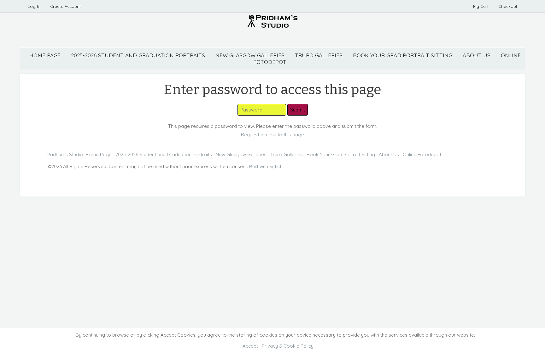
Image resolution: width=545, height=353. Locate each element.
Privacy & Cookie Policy (288, 346)
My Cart (481, 6)
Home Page (45, 55)
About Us (476, 55)
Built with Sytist (265, 166)
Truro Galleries (319, 55)
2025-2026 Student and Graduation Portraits (138, 55)
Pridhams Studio (65, 154)
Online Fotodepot (422, 154)
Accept (250, 346)
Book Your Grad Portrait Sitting (402, 55)
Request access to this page (272, 135)
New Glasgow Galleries (249, 55)
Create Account (65, 6)
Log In (34, 6)
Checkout (507, 6)
